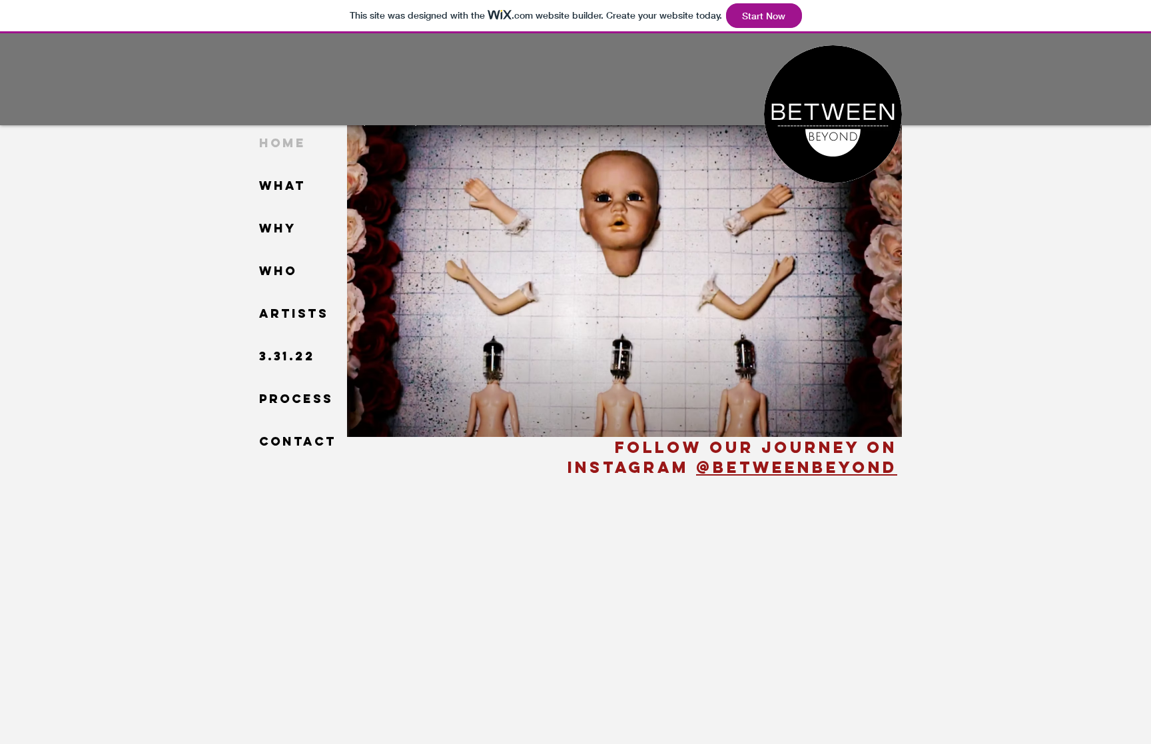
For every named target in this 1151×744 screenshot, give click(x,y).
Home (282, 143)
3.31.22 (287, 356)
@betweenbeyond (796, 467)
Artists (293, 313)
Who (278, 270)
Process (296, 398)
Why (277, 228)
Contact (297, 441)
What (282, 185)
